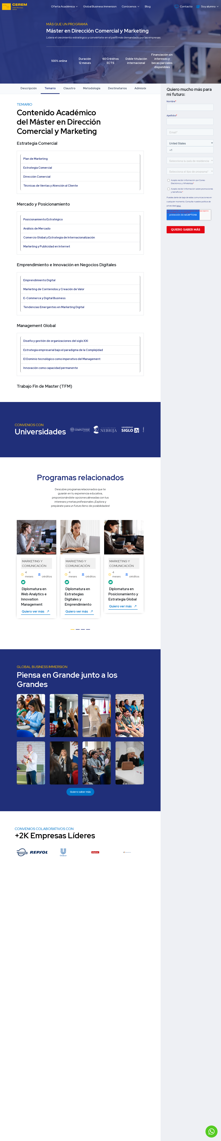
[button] (64, 6)
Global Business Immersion (100, 6)
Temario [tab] (50, 88)
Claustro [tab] (69, 88)
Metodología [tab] (91, 88)
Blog (148, 6)
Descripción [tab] (29, 88)
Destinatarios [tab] (117, 88)
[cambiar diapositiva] (72, 631)
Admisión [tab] (140, 88)
